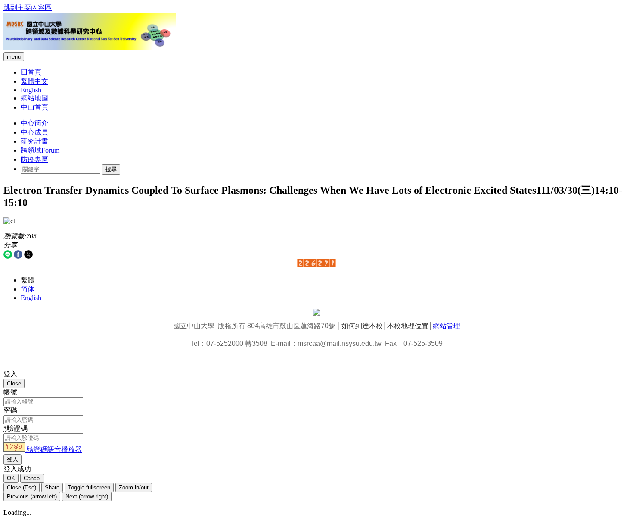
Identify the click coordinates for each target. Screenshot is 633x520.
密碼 (10, 410)
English (31, 90)
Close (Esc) (21, 487)
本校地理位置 (407, 325)
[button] (15, 449)
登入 (12, 459)
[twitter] (28, 253)
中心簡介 (34, 123)
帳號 (10, 392)
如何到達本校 (362, 325)
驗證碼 (15, 428)
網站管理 (446, 325)
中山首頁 (34, 107)
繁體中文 (34, 81)
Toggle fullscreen (89, 487)
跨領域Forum (40, 150)
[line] (8, 253)
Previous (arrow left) (32, 496)
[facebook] (19, 253)
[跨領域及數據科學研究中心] (89, 48)
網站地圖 (34, 98)
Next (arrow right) (86, 496)
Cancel (32, 478)
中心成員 (34, 132)
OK (11, 478)
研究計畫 (34, 141)
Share (52, 487)
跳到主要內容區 (27, 7)
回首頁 (31, 72)
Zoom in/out (134, 487)
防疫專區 (34, 159)
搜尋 (111, 169)
